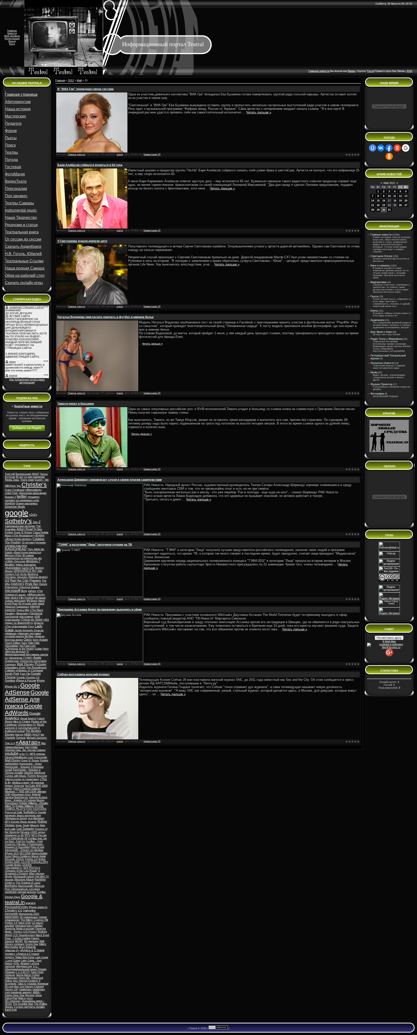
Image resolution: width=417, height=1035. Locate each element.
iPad (14, 998)
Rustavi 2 (10, 496)
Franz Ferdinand (14, 489)
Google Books (13, 864)
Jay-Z (37, 522)
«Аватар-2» (12, 950)
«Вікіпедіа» (11, 977)
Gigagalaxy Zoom (15, 667)
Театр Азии (27, 479)
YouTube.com (27, 645)
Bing (24, 591)
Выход (12, 41)
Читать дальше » (258, 112)
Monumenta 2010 (29, 913)
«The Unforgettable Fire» (19, 626)
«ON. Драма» (21, 963)
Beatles (10, 564)
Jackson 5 (11, 727)
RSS (409, 70)
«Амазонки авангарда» (33, 493)
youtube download (37, 983)
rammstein (12, 763)
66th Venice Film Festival (19, 597)
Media (373, 372)
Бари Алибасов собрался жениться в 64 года (89, 165)
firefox (42, 859)
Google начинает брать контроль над (25, 814)
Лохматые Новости (382, 362)
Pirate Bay (31, 584)
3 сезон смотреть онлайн (29, 1006)
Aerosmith (11, 914)
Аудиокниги (377, 320)
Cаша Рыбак (40, 532)
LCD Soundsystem (24, 935)
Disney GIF (11, 989)
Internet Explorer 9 (29, 980)
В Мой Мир (389, 641)
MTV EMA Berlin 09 (16, 838)
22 (378, 205)
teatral (120, 154)
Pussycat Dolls (13, 812)
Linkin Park (11, 493)
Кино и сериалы (380, 265)
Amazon (38, 622)
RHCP (36, 734)
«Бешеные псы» (21, 794)
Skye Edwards (27, 946)
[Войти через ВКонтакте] (380, 148)
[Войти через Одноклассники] (389, 156)
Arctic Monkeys (29, 574)
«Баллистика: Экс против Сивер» (25, 750)
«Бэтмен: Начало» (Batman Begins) (26, 577)
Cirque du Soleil (31, 619)
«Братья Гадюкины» (17, 606)
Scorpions (11, 983)
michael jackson (26, 891)
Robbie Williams (24, 806)
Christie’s (34, 484)
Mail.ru (22, 998)
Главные (12, 30)
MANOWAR (12, 917)
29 (378, 209)
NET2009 (25, 853)
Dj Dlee (38, 529)
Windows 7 (33, 561)
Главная (60, 80)
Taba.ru (21, 983)
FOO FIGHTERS (36, 808)
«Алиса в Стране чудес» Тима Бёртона (22, 955)
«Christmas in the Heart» (19, 648)
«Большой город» (24, 876)
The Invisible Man (23, 1003)
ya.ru (30, 998)
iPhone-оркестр (38, 907)
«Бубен (39, 535)
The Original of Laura (28, 882)
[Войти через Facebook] (389, 148)
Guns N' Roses (23, 532)
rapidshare (25, 989)
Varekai (9, 797)
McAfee (29, 636)
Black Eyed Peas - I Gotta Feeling (27, 937)
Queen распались (27, 503)
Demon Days (12, 897)
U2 (7, 580)
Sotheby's (30, 812)
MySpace (32, 600)
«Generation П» (27, 724)
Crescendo (40, 757)
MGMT (19, 941)
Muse (40, 724)
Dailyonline (29, 910)
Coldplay (39, 539)
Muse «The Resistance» (19, 535)
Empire (44, 760)
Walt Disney (13, 760)
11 (394, 195)
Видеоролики (378, 282)
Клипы (374, 310)
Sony (24, 642)
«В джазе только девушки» (25, 599)
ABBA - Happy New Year (23, 994)
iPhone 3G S (12, 686)
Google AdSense (22, 689)
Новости (12, 33)
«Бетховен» (26, 616)
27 (405, 205)
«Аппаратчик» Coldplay (29, 925)
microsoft (12, 591)
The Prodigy (13, 542)
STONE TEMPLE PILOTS (24, 807)
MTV (28, 835)
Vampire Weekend (34, 772)
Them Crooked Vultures (27, 788)
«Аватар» (28, 742)
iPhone (41, 680)
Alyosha (30, 995)
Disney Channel (34, 986)
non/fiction (11, 891)
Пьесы (374, 296)
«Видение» (22, 613)
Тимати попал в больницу (75, 403)
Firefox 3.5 (31, 859)
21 (372, 205)
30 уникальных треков (33, 917)
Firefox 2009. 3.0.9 (16, 862)
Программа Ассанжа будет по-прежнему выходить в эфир (99, 609)
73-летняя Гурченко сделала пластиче (25, 544)
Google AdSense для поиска (27, 699)
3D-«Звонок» (13, 1001)
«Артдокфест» (13, 867)
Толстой (10, 473)
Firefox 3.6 (11, 922)
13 (405, 195)
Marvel (19, 734)
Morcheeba (11, 946)
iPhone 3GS (12, 853)
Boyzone (42, 775)
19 (400, 200)
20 (405, 200)
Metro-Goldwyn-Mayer (25, 856)
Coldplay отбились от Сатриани (24, 670)
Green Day (31, 944)
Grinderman (12, 661)
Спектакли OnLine (381, 256)
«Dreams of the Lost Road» (21, 870)
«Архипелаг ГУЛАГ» (20, 657)
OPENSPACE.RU (25, 571)
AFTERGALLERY (37, 862)
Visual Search (28, 718)
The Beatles (33, 731)
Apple (37, 658)
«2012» (20, 859)
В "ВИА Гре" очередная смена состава (85, 89)
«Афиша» (11, 633)
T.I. (27, 753)
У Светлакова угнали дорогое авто (82, 241)
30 (383, 209)
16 (383, 200)
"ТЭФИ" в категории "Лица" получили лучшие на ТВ (94, 544)
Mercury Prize (13, 555)
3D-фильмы (31, 941)
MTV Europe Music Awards (21, 821)
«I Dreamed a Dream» (22, 872)
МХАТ (35, 473)
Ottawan (10, 972)
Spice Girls (24, 922)
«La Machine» (36, 818)
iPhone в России (26, 680)
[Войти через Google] (406, 148)
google (16, 512)
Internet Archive (38, 797)
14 (372, 200)
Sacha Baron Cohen (28, 974)
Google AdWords (23, 709)
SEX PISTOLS (31, 867)
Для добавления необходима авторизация (27, 381)
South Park (12, 673)
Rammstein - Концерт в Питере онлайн (23, 771)
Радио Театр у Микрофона (386, 338)
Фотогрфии (377, 393)
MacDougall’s (26, 885)
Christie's (11, 910)
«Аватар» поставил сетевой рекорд (23, 635)
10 (389, 195)
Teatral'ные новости (28, 406)
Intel (27, 747)
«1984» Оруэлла (15, 561)
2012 (71, 80)
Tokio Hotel (36, 972)
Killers (42, 944)
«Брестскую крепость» (27, 552)
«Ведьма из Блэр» (16, 818)
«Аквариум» (12, 919)
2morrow (19, 785)
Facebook (35, 613)
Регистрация (12, 38)
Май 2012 (389, 182)
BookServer (21, 797)
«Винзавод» (33, 490)
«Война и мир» (21, 782)
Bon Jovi (19, 986)
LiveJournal (11, 616)
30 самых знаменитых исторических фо (23, 557)
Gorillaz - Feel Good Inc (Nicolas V (23, 843)
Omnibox (10, 680)
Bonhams (11, 886)
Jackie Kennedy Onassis (29, 630)
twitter (22, 496)
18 (394, 200)
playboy (10, 503)
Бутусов (10, 476)
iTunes (31, 776)
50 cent (9, 986)
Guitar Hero (42, 648)
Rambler (40, 879)
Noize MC (24, 977)
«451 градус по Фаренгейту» (27, 621)
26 (400, 205)
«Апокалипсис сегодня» (25, 889)
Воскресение (23, 473)
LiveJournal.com (27, 727)
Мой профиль (12, 36)
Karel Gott (11, 1009)
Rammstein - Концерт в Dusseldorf (24, 845)
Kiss (15, 980)
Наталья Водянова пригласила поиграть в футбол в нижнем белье (105, 317)
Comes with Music (15, 775)
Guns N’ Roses (30, 760)
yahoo (32, 591)
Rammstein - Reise (30, 763)
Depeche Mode (15, 506)
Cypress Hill (41, 919)
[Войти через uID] (372, 148)
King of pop (37, 847)
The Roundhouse (36, 667)
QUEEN (27, 864)
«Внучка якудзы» (15, 651)
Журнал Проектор (381, 384)
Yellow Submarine (25, 564)
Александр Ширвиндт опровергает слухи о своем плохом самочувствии (109, 479)
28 (372, 209)
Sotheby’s (18, 521)
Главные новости (76, 154)
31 (389, 209)
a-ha (22, 753)
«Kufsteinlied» (13, 567)
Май (79, 80)
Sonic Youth (22, 825)
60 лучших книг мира (31, 603)
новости (324, 70)
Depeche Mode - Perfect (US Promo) (25, 930)
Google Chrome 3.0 (27, 677)
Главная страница (21, 94)
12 (400, 195)
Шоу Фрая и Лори (381, 331)
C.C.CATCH (22, 972)
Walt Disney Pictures (31, 664)
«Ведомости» (24, 966)
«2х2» (33, 514)
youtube (12, 753)
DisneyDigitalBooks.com (19, 757)
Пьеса (44, 473)
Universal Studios (29, 587)
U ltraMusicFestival (22, 729)
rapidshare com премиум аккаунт (25, 991)
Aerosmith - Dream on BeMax (24, 850)
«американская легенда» (20, 526)
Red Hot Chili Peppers (25, 580)
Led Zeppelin (25, 829)
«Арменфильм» (14, 747)
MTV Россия (39, 835)
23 (383, 205)
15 (378, 200)
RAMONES (17, 584)
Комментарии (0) (152, 154)
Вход (12, 43)
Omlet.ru (10, 882)
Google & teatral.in (23, 899)
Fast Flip (25, 673)
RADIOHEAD (16, 549)
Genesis (21, 737)
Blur (43, 743)
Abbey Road (24, 529)
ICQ (20, 910)
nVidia (33, 747)
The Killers (27, 919)
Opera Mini (22, 610)
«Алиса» (10, 974)
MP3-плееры (37, 753)
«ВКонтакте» (36, 594)
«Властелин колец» (18, 539)
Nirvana (24, 832)
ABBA (28, 734)
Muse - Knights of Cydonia (20, 800)
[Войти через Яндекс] (397, 148)
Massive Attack (24, 879)
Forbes (9, 532)
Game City (28, 567)
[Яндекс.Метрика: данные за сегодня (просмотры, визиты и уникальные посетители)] (389, 611)
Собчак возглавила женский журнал (83, 674)
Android (36, 794)
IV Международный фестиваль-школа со (26, 654)
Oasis (28, 639)
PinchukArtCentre (16, 907)
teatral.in (30, 903)
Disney (9, 734)
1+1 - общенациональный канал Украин (25, 968)
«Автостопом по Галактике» (22, 779)
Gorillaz (41, 891)
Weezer (34, 825)
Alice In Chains (21, 721)
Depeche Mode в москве (20, 928)
